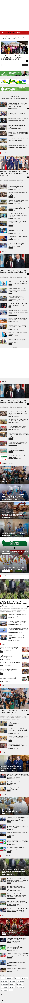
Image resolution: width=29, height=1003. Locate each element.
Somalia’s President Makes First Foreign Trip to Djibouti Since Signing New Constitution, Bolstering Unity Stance (17, 819)
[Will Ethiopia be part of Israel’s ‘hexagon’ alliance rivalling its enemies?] (3, 637)
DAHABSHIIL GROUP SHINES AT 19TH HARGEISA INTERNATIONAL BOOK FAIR (13, 568)
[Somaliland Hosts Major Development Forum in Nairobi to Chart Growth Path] (25, 664)
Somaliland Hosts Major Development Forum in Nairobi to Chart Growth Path (10, 663)
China (10, 306)
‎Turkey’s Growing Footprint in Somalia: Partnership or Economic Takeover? (14, 271)
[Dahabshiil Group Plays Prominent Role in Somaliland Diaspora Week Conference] (14, 528)
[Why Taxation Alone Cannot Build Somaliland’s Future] (3, 457)
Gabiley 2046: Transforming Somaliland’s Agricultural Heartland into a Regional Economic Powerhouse (17, 903)
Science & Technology (12, 890)
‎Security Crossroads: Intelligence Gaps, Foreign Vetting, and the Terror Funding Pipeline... (18, 133)
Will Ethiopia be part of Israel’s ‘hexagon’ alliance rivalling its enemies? (16, 637)
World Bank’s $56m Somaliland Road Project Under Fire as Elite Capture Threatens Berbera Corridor (13, 514)
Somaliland (4, 53)
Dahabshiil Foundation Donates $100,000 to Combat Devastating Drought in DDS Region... (18, 630)
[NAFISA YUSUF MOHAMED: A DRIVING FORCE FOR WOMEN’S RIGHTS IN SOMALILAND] (14, 47)
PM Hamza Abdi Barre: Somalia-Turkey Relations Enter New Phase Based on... (18, 282)
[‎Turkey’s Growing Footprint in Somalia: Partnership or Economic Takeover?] (3, 120)
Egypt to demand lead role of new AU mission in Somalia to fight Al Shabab (13, 767)
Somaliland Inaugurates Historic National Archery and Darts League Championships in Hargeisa (18, 955)
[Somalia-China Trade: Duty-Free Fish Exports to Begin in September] (3, 305)
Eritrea (3, 770)
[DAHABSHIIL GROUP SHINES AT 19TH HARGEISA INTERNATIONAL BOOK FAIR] (14, 564)
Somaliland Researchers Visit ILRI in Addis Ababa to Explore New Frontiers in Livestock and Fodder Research (17, 880)
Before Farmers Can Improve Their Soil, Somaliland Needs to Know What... (19, 207)
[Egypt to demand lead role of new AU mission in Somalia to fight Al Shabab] (14, 763)
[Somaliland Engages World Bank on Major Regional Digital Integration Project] (3, 910)
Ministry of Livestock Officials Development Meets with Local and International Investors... (17, 245)
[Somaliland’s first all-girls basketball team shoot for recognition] (3, 970)
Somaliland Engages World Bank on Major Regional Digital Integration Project (18, 909)
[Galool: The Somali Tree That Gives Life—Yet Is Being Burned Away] (3, 140)
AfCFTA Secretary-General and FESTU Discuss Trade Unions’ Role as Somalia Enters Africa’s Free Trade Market (13, 496)
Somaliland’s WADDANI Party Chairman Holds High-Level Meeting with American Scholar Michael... (18, 745)
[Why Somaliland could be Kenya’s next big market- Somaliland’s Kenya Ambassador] (25, 678)
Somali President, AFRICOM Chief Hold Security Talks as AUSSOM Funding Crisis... (18, 738)
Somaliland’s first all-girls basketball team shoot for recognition (16, 969)
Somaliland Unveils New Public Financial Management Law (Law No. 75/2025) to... (18, 215)
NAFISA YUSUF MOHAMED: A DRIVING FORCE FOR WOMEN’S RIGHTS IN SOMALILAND (12, 57)
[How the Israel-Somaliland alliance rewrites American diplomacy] (3, 450)
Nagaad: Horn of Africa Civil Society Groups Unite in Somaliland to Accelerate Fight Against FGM (17, 826)
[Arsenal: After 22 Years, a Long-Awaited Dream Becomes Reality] (14, 927)
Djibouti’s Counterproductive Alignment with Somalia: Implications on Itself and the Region (17, 841)
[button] (2, 33)
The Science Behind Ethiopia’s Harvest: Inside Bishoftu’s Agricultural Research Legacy (14, 603)
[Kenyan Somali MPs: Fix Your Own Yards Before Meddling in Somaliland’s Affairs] (25, 656)
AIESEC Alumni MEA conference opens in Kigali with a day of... (14, 711)
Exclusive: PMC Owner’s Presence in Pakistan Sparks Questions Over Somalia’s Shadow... (17, 341)
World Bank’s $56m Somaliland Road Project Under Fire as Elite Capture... (18, 442)
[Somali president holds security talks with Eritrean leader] (3, 789)
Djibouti (3, 813)
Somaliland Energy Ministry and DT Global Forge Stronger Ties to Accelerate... (18, 223)
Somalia (10, 284)
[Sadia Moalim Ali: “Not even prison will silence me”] (3, 334)
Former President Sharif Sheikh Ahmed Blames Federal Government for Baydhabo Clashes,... (19, 290)
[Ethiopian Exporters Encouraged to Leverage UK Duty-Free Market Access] (3, 623)
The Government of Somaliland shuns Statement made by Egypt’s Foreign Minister (17, 962)
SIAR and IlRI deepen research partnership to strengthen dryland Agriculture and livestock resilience (16, 888)
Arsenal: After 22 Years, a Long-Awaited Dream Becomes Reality (13, 931)
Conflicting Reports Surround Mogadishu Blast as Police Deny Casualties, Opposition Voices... (16, 298)
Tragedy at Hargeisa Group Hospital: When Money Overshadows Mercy (17, 427)
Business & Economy (12, 315)
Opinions (2, 122)
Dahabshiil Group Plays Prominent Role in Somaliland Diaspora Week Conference (14, 532)
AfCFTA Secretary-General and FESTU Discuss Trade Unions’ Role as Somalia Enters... (18, 312)
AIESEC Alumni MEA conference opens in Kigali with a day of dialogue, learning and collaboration (14, 99)
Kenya (2, 651)
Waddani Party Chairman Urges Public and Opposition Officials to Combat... (18, 237)
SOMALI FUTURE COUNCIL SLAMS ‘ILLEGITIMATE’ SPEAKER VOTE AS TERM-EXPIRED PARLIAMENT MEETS (18, 326)
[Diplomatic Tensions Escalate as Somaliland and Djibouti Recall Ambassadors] (3, 849)
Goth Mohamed (4, 60)
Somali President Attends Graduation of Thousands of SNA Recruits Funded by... (19, 319)
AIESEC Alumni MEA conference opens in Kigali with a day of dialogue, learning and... (17, 104)
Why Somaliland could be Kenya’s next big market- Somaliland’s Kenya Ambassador (9, 678)
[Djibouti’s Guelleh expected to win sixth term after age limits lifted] (14, 806)
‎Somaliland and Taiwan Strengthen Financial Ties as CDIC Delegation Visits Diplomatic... (18, 113)
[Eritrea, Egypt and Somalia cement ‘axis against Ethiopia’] (3, 783)
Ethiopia (2, 598)
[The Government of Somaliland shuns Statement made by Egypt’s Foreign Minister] (3, 962)
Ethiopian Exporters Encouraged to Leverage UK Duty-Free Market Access (18, 622)
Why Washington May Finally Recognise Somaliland (16, 722)
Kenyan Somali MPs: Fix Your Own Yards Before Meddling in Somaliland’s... (8, 656)
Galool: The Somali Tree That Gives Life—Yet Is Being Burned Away (18, 201)
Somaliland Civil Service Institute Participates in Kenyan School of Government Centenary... (9, 649)
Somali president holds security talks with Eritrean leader (16, 788)
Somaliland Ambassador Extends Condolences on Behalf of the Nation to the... (10, 671)
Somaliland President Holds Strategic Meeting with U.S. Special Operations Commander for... (18, 730)
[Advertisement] (14, 15)
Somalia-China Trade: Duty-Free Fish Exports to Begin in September (18, 304)
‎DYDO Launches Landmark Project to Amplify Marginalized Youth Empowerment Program (17, 127)
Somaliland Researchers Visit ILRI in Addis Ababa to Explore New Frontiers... (18, 615)
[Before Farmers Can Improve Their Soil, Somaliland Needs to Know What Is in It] (3, 147)
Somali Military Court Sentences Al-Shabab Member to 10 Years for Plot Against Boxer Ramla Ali (16, 940)
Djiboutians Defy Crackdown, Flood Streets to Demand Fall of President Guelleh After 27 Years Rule (17, 834)
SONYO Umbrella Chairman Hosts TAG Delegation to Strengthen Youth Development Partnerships (18, 230)
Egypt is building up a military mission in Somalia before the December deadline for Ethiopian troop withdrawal (18, 776)
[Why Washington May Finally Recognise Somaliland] (3, 723)
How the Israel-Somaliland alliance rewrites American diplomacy (18, 449)
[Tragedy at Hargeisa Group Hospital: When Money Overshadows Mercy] (3, 428)
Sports (9, 965)
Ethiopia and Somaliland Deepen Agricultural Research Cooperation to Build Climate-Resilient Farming (16, 895)
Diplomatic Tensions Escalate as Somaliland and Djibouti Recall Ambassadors (15, 849)
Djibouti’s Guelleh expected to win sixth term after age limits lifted (13, 810)
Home (2, 36)
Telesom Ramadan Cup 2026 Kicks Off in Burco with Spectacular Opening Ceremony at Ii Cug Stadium (17, 947)
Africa (9, 108)
